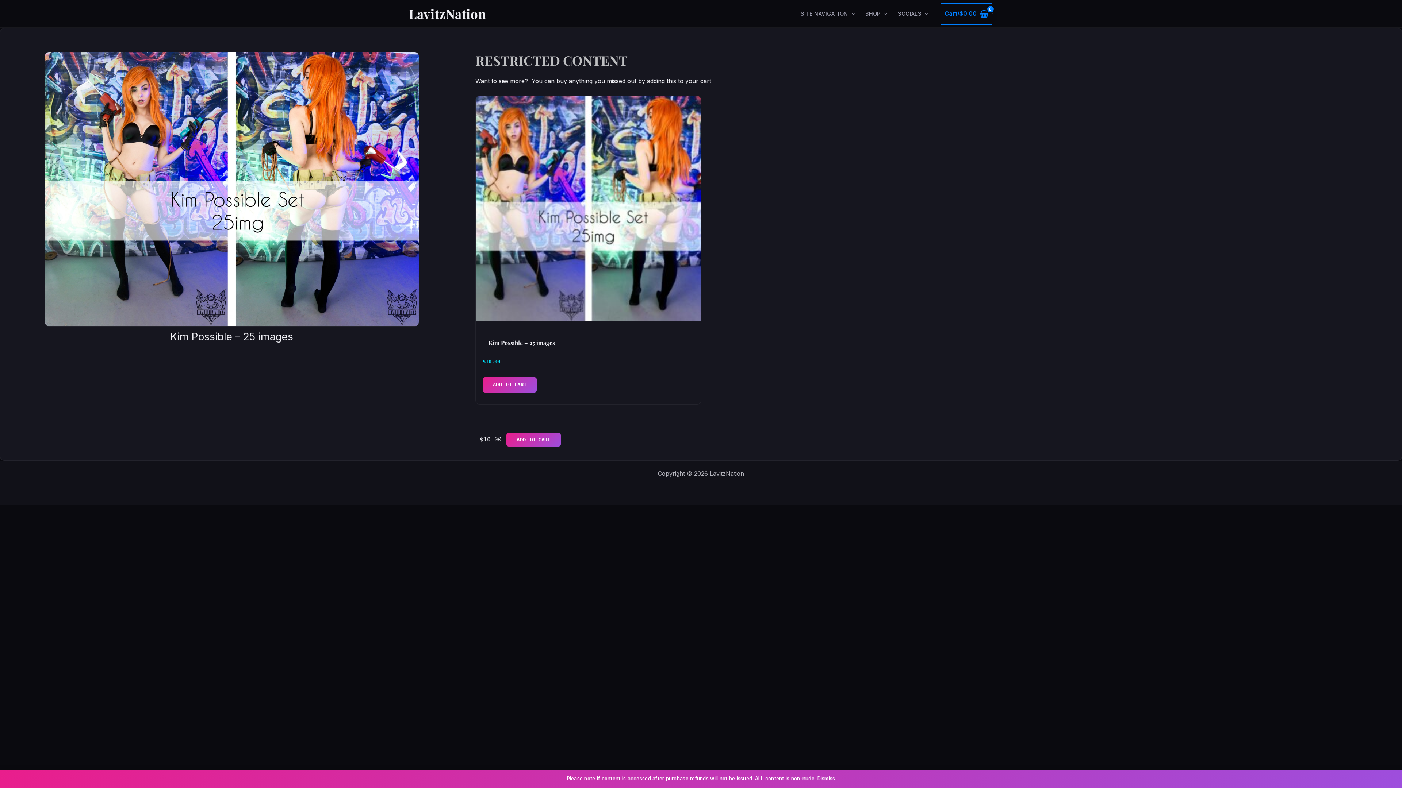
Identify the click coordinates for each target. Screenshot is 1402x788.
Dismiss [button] (826, 778)
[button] (851, 14)
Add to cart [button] (510, 384)
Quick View (588, 312)
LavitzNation (447, 13)
